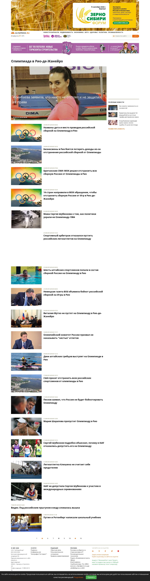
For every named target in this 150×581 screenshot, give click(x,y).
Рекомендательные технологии (76, 555)
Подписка (34, 550)
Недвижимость (66, 32)
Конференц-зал (36, 552)
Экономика (79, 32)
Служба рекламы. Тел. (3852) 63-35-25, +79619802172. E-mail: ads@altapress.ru (79, 566)
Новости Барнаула (51, 32)
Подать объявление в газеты (80, 558)
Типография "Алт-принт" (39, 554)
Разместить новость (116, 129)
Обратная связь (56, 550)
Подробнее (78, 577)
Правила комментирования (60, 556)
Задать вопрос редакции (100, 554)
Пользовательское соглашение (57, 553)
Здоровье (94, 32)
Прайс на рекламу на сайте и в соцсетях (105, 557)
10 (70, 538)
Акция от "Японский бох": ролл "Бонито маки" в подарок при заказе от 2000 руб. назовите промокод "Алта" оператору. (105, 562)
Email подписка (75, 562)
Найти (136, 36)
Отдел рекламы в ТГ (76, 552)
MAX (83, 568)
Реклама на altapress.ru (78, 550)
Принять (91, 577)
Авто (87, 32)
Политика (103, 32)
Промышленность (115, 32)
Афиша (72, 560)
